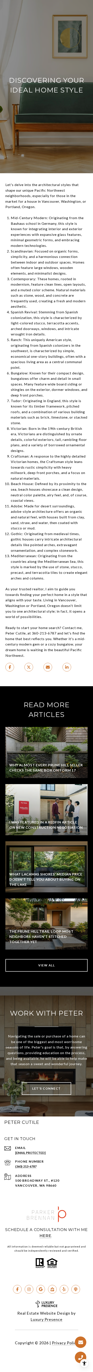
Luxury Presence (46, 1319)
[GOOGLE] (40, 1289)
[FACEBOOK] (17, 1289)
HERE (45, 1235)
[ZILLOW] (52, 1289)
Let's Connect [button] (46, 1088)
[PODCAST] (75, 1289)
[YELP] (64, 1289)
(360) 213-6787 (26, 1166)
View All (46, 965)
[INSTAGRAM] (29, 1289)
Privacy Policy (65, 1342)
